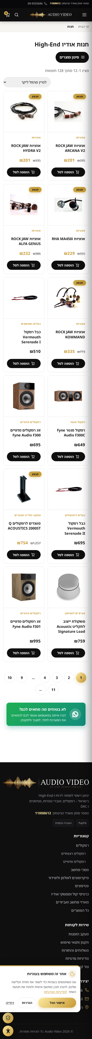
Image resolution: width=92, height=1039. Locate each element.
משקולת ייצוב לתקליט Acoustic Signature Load (71, 626)
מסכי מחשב (80, 869)
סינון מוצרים (69, 57)
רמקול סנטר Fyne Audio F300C (71, 433)
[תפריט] (84, 14)
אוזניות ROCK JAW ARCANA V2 (70, 148)
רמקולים (82, 845)
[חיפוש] (16, 14)
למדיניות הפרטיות (55, 992)
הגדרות (27, 1003)
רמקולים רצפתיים (73, 853)
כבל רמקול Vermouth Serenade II (75, 528)
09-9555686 (35, 3)
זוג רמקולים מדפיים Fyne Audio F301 (25, 624)
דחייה (10, 1003)
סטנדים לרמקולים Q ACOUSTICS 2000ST (24, 526)
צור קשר (82, 966)
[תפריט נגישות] (8, 1031)
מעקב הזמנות (79, 934)
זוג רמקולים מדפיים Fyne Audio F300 (25, 433)
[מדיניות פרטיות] (8, 1018)
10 (10, 677)
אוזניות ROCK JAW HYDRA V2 (26, 148)
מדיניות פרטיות (77, 958)
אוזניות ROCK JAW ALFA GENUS (26, 241)
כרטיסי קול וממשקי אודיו (70, 894)
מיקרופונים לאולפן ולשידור (68, 877)
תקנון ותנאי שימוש (75, 942)
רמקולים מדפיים (74, 861)
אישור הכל (57, 1003)
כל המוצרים (80, 910)
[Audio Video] (50, 15)
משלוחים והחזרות (75, 950)
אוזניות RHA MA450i (68, 238)
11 (53, 689)
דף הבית (83, 26)
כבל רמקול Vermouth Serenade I (31, 336)
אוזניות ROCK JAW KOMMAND (70, 334)
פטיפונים (82, 885)
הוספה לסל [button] (65, 172)
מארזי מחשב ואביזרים (72, 902)
